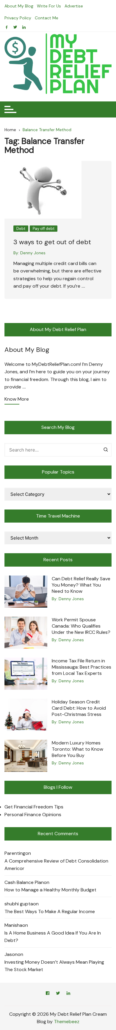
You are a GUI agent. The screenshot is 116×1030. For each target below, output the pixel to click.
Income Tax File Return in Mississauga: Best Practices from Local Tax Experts (81, 667)
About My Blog (18, 6)
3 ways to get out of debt (52, 242)
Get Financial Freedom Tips (33, 807)
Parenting (14, 853)
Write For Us (49, 6)
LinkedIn (68, 994)
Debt (20, 228)
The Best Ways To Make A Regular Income (49, 911)
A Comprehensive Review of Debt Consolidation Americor (56, 865)
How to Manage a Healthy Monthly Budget (50, 890)
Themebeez (66, 1021)
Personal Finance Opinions (32, 814)
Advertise (74, 6)
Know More (16, 399)
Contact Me (46, 18)
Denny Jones (33, 252)
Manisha (13, 925)
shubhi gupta (18, 904)
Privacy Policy (17, 18)
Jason (11, 954)
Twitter (58, 994)
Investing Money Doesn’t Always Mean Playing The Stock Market (54, 966)
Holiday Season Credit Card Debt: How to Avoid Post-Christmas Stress (79, 708)
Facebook (47, 994)
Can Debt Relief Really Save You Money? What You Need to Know (81, 585)
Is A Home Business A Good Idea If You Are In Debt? (52, 937)
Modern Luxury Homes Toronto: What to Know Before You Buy (77, 749)
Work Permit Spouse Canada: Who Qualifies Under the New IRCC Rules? (81, 626)
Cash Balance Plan (24, 882)
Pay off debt (43, 228)
